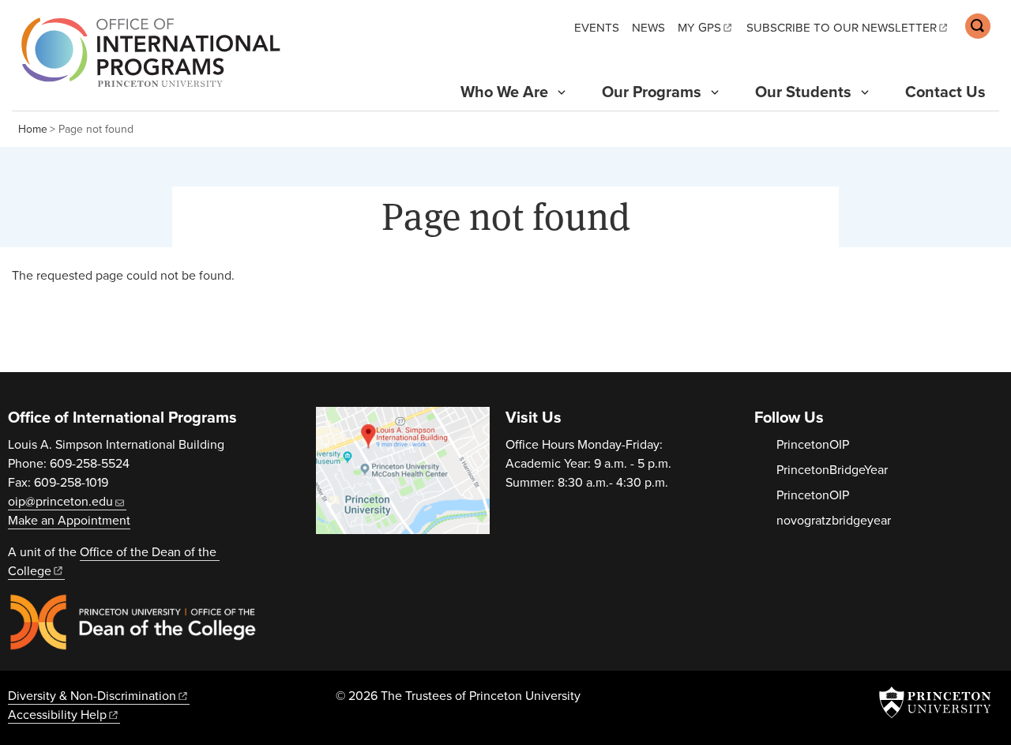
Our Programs (651, 92)
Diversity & (92, 696)
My (699, 28)
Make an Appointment (69, 521)
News (648, 28)
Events (596, 28)
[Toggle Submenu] (561, 92)
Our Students (803, 92)
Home (32, 129)
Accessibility (57, 715)
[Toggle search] (977, 26)
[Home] (146, 52)
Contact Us (945, 92)
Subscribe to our (841, 28)
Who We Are (504, 92)
